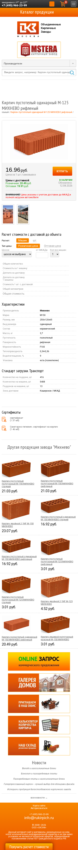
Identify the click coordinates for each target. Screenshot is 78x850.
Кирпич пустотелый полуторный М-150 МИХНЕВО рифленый (57, 483)
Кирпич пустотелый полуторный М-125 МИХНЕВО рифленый (57, 561)
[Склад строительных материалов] (39, 746)
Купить (62, 171)
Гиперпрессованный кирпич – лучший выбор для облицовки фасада (39, 784)
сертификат (16, 419)
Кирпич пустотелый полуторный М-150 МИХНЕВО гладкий (18, 484)
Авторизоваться (39, 808)
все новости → (39, 797)
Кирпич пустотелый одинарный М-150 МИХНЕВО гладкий (58, 518)
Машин (22, 240)
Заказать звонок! (51, 4)
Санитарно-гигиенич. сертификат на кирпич (34, 428)
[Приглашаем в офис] (39, 704)
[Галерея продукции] (39, 683)
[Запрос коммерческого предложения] (39, 661)
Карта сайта (39, 805)
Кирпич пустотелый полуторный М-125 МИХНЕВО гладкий (18, 600)
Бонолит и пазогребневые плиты (39, 773)
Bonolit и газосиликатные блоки (39, 768)
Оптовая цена (52, 245)
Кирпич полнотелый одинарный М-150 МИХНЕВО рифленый (19, 638)
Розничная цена (28, 245)
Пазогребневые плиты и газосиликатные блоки (39, 779)
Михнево (45, 310)
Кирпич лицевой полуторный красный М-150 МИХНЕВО (57, 638)
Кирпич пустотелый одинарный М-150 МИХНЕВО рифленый (19, 558)
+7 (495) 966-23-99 (14, 5)
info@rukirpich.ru (39, 818)
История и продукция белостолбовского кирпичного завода (39, 789)
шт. (35, 240)
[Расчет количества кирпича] (39, 725)
